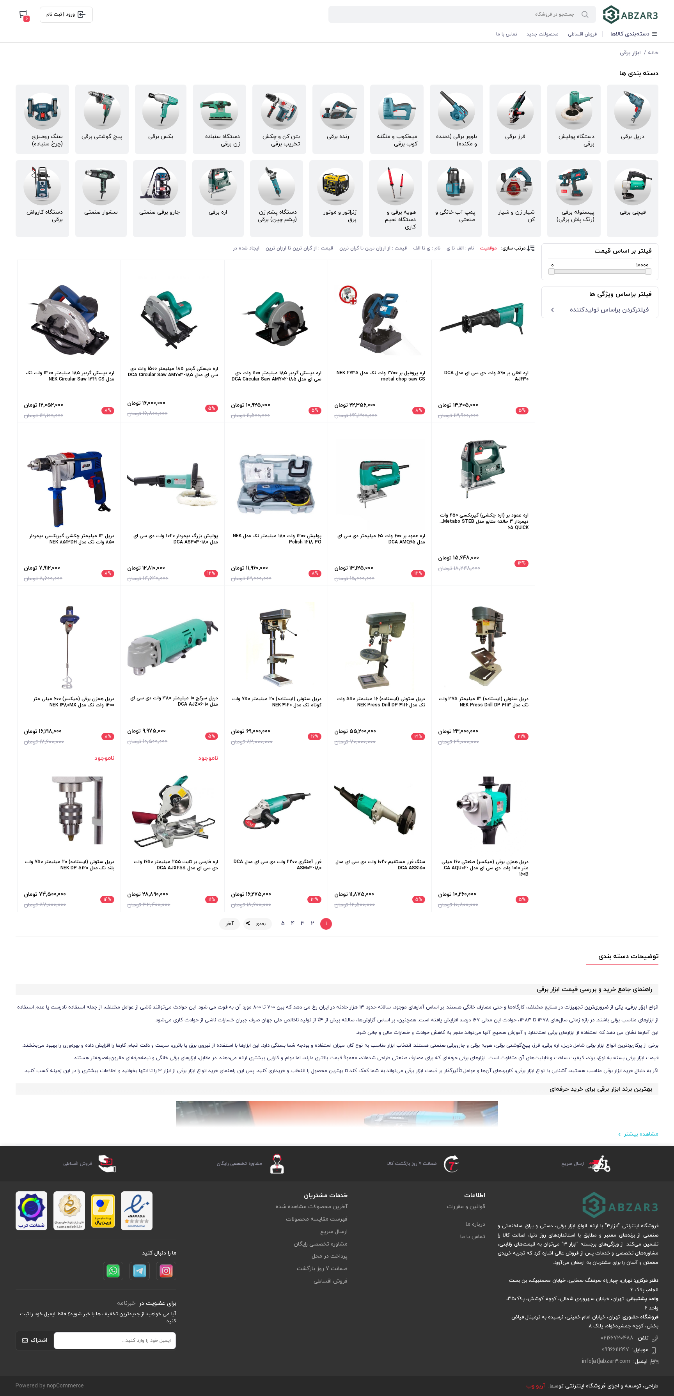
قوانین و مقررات (466, 1206)
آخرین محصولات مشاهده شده (312, 1206)
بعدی (260, 924)
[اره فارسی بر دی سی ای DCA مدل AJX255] (172, 810)
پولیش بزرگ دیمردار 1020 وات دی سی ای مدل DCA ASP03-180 (175, 539)
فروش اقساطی (582, 34)
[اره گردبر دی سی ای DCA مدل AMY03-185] (172, 319)
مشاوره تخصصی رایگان (321, 1244)
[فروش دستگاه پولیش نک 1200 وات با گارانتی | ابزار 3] (276, 484)
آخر (229, 923)
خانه (653, 53)
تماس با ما (506, 34)
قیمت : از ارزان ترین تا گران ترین (373, 248)
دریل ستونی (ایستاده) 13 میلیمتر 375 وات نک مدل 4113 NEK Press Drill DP (484, 702)
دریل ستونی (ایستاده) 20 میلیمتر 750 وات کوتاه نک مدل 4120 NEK (276, 702)
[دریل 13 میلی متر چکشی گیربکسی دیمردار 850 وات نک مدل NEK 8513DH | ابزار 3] (69, 484)
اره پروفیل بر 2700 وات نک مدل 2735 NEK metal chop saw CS (381, 376)
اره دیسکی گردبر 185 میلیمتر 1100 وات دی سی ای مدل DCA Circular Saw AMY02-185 (276, 376)
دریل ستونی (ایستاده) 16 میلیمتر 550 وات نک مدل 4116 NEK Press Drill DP (381, 702)
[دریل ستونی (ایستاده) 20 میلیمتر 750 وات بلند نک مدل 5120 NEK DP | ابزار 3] (69, 810)
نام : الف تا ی (460, 248)
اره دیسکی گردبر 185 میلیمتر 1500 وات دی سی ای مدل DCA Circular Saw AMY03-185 (173, 372)
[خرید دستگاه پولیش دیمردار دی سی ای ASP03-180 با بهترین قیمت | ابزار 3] (172, 484)
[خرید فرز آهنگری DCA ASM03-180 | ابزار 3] (276, 810)
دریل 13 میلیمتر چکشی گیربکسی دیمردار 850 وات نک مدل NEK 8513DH (71, 539)
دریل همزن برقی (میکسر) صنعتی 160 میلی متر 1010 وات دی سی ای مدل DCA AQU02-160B (485, 868)
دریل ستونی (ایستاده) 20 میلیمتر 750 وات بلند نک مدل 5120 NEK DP (69, 865)
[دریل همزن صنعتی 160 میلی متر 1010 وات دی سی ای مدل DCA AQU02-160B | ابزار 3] (483, 810)
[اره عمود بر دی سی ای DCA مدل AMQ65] (379, 484)
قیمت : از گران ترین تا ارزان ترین (299, 248)
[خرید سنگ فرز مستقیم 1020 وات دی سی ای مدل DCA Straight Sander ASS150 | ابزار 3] (379, 810)
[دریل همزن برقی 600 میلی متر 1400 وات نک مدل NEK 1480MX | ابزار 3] (69, 647)
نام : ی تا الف (426, 248)
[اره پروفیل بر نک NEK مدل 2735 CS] (379, 321)
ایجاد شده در (246, 248)
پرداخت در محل (330, 1256)
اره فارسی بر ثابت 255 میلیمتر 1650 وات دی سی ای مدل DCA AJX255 (176, 865)
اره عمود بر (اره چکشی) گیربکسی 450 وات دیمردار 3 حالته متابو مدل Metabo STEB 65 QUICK (484, 521)
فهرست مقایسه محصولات (317, 1219)
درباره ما (475, 1224)
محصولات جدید (543, 34)
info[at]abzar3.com (606, 1361)
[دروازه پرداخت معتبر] (103, 1211)
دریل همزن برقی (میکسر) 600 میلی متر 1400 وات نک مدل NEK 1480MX (73, 702)
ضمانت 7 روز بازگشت (322, 1268)
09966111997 (615, 1350)
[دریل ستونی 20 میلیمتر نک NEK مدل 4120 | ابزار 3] (276, 647)
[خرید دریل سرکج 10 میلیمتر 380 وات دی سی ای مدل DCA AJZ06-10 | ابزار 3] (172, 647)
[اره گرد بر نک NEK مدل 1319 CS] (69, 321)
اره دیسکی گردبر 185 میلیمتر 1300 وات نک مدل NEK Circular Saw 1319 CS (70, 376)
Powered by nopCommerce (50, 1386)
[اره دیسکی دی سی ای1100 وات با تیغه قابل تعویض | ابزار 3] (276, 321)
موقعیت (488, 248)
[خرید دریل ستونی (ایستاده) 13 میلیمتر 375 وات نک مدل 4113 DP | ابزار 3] (483, 647)
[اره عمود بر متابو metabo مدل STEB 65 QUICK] (483, 469)
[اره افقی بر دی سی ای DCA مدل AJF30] (483, 321)
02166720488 (617, 1338)
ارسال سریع (334, 1231)
